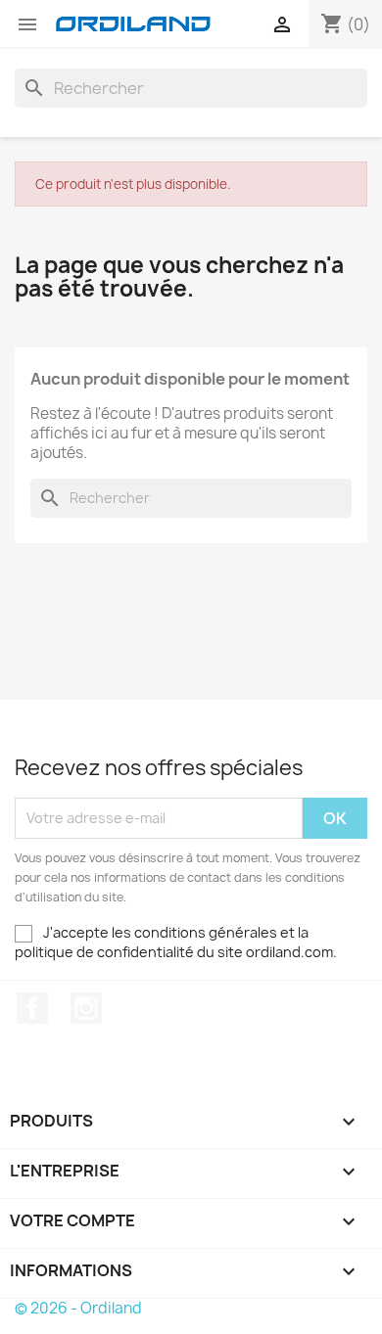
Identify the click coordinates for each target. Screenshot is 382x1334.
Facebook (32, 1008)
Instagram (86, 1008)
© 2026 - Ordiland (78, 1308)
